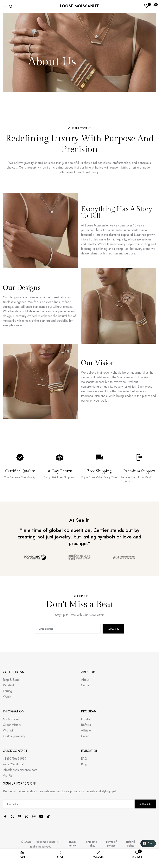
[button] (148, 843)
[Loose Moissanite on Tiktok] (48, 816)
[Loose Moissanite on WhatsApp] (27, 816)
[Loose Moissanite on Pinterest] (19, 816)
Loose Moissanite (79, 6)
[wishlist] (146, 6)
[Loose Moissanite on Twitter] (12, 816)
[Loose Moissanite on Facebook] (5, 816)
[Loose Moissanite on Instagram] (34, 816)
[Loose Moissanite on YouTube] (41, 816)
